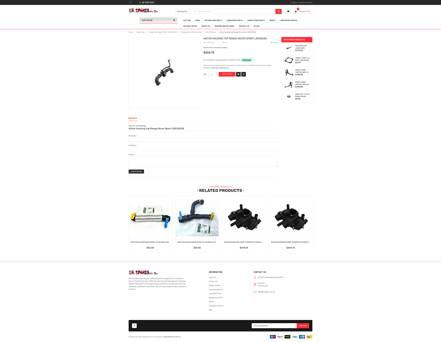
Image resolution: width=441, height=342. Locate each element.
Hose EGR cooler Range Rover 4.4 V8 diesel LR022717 (152, 242)
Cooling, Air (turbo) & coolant (191, 32)
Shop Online (141, 32)
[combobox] (236, 11)
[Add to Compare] (243, 74)
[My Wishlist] (288, 11)
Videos (211, 302)
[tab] (133, 118)
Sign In (294, 2)
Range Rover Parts (216, 298)
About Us (212, 277)
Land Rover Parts (215, 293)
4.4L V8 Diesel (211, 32)
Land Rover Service (216, 306)
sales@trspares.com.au (266, 292)
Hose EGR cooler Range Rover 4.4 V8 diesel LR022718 (198, 242)
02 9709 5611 (263, 286)
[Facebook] (130, 2)
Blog (210, 310)
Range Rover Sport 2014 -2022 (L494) (163, 32)
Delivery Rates (214, 285)
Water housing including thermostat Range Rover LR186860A (296, 242)
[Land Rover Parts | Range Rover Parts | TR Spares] (143, 10)
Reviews (133, 118)
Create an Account (305, 2)
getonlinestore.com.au (172, 337)
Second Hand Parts (216, 289)
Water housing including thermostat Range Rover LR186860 (249, 242)
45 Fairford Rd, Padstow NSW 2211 (270, 277)
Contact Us (213, 281)
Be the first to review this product (215, 47)
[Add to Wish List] (238, 74)
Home (131, 32)
